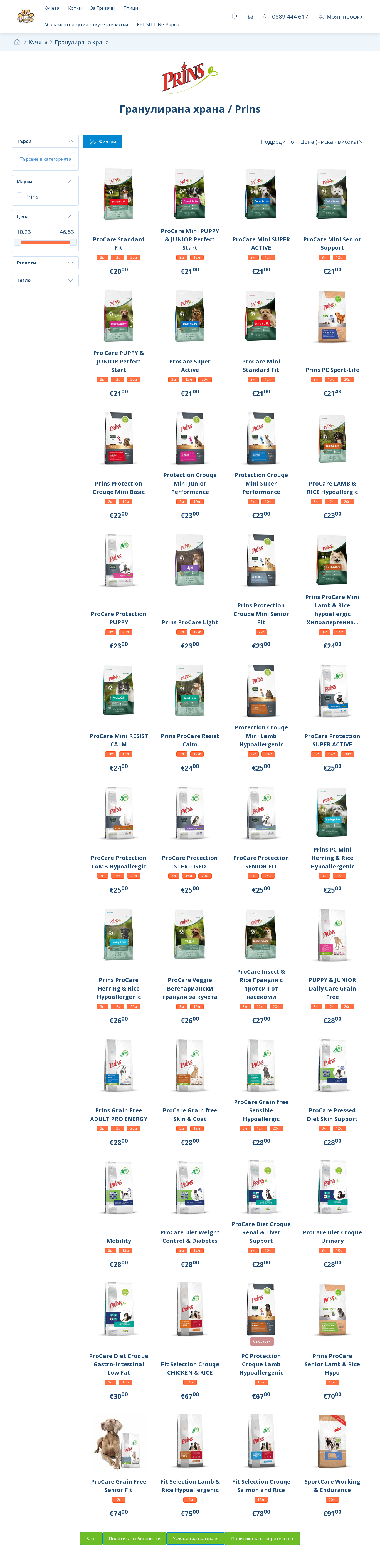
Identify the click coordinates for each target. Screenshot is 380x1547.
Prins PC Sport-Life (332, 369)
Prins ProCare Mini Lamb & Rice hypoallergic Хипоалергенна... (332, 609)
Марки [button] (24, 182)
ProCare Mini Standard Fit (261, 365)
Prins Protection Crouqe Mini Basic (119, 487)
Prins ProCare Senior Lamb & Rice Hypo (332, 1364)
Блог (91, 1539)
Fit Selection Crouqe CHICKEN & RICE (190, 1368)
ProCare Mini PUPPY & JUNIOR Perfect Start (190, 239)
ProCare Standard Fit (119, 243)
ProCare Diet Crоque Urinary (332, 1236)
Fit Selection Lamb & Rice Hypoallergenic (190, 1485)
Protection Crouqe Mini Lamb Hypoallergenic (261, 735)
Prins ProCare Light (190, 622)
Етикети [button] (26, 263)
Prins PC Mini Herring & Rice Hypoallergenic (332, 857)
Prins (32, 197)
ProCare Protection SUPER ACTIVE (332, 740)
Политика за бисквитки (135, 1539)
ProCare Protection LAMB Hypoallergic (119, 862)
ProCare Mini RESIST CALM (119, 740)
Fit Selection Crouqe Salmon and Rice (261, 1485)
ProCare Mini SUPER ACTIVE (261, 243)
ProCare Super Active (190, 365)
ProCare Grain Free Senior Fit (118, 1485)
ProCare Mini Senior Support (332, 243)
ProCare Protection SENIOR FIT (261, 862)
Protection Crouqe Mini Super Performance (261, 483)
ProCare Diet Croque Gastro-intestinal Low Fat (118, 1364)
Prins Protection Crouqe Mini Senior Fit (261, 613)
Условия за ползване (196, 1539)
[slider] (17, 242)
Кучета (38, 42)
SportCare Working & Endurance (332, 1485)
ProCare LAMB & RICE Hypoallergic (332, 487)
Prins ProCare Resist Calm (190, 740)
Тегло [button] (24, 280)
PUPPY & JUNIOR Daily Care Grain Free (332, 988)
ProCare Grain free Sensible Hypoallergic (261, 1110)
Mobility (119, 1240)
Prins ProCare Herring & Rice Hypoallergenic (119, 988)
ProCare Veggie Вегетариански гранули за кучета (190, 988)
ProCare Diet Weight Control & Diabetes (190, 1236)
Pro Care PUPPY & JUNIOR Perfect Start (118, 361)
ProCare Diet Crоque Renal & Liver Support (261, 1232)
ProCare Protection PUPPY (119, 618)
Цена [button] (23, 217)
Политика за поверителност (262, 1539)
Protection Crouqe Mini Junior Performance (190, 483)
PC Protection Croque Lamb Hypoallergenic (261, 1364)
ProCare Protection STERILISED (190, 862)
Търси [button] (24, 141)
